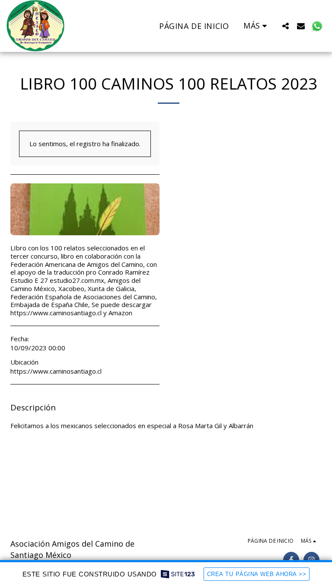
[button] (285, 26)
